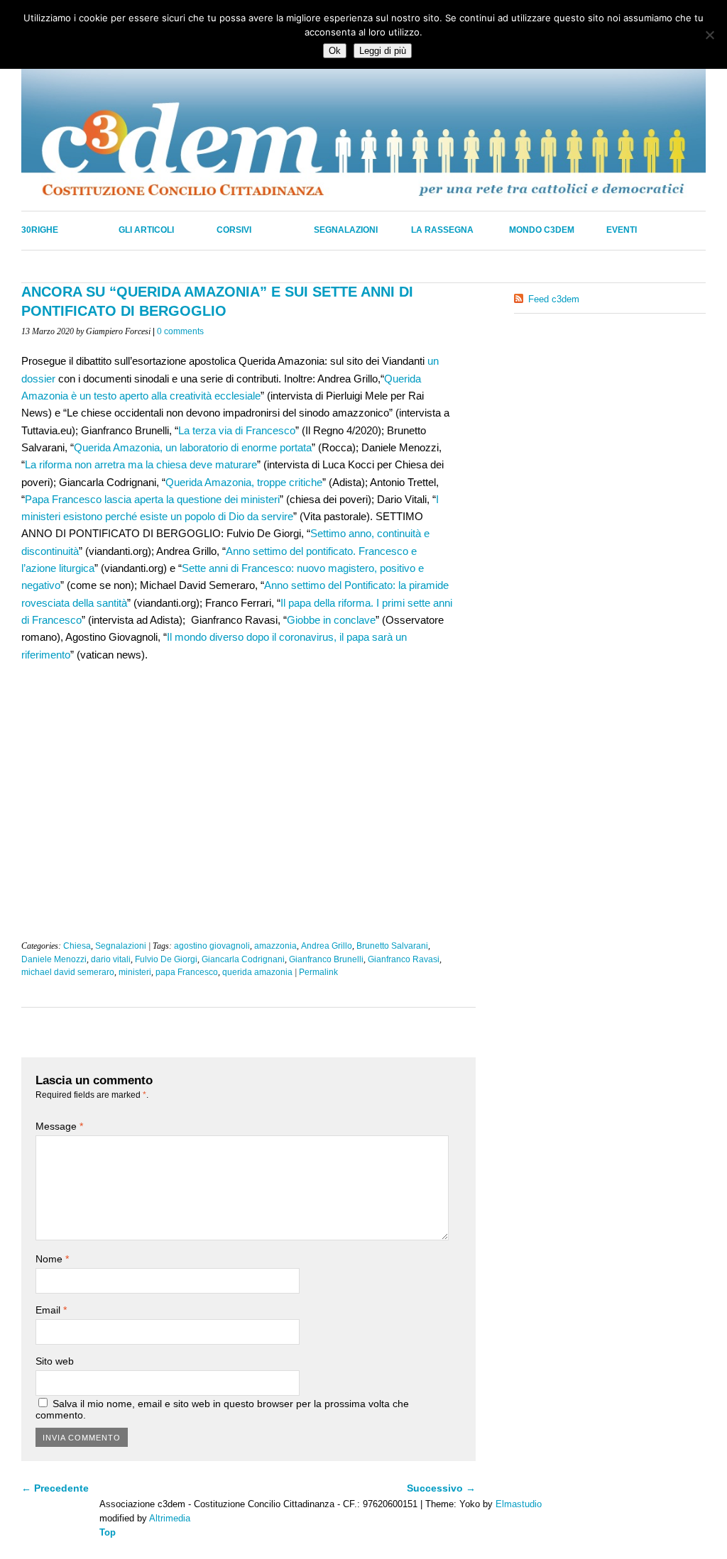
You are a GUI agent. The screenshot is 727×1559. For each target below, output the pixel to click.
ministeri (135, 972)
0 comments (180, 331)
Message (59, 1126)
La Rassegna (442, 230)
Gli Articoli (146, 230)
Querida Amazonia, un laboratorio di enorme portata (193, 447)
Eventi (621, 230)
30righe (39, 230)
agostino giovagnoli (212, 946)
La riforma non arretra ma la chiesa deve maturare (141, 464)
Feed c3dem (553, 299)
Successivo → (441, 1488)
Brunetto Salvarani (392, 946)
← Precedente (55, 1488)
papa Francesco (186, 972)
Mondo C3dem (541, 230)
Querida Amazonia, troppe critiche (243, 482)
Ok (335, 50)
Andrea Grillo (326, 946)
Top (107, 1532)
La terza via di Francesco (236, 430)
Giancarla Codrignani (243, 959)
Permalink (318, 972)
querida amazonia (257, 972)
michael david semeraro (67, 972)
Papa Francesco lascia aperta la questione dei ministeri (152, 499)
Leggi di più (382, 50)
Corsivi (234, 230)
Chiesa (77, 946)
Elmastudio (519, 1504)
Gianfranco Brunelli (326, 959)
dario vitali (111, 959)
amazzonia (275, 946)
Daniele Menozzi (54, 959)
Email (51, 1310)
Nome (52, 1259)
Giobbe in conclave (331, 620)
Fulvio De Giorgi (166, 959)
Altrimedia (169, 1518)
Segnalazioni (346, 230)
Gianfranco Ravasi (403, 959)
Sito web (54, 1361)
